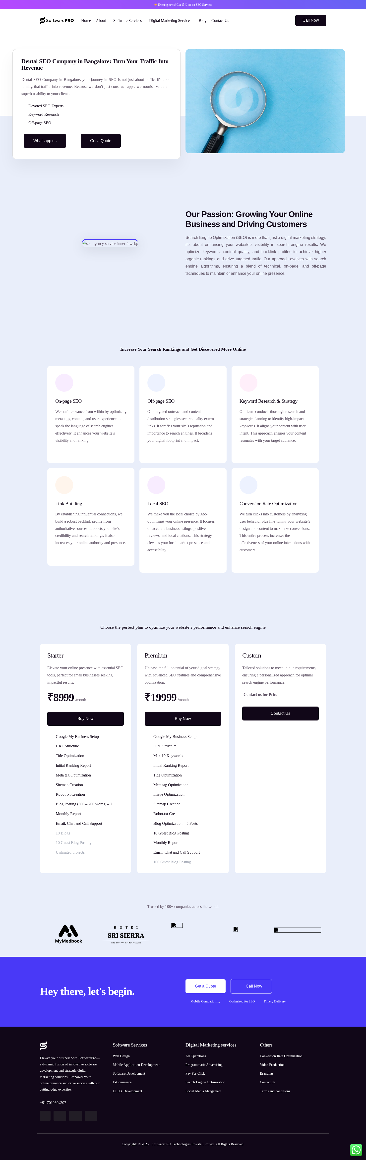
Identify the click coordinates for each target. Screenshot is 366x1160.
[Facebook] (268, 20)
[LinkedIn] (285, 20)
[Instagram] (276, 20)
